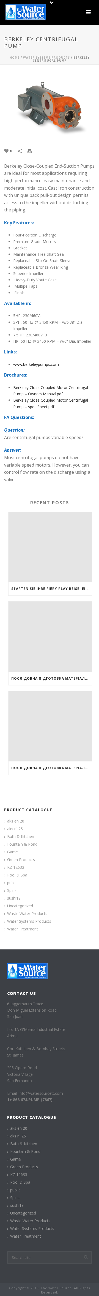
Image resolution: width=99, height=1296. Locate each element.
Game (12, 852)
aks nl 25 (15, 828)
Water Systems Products (46, 57)
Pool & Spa (17, 875)
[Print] (32, 151)
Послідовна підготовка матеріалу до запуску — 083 (51, 678)
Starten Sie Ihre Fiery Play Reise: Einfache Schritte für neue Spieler (51, 588)
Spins (11, 890)
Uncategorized (20, 905)
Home (15, 57)
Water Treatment (22, 929)
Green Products (21, 859)
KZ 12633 (15, 867)
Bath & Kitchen (20, 836)
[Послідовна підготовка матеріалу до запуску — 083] (50, 636)
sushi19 (14, 898)
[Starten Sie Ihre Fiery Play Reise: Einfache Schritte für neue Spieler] (50, 547)
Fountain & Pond (22, 844)
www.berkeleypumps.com (36, 364)
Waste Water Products (27, 913)
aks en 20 (15, 821)
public (12, 882)
